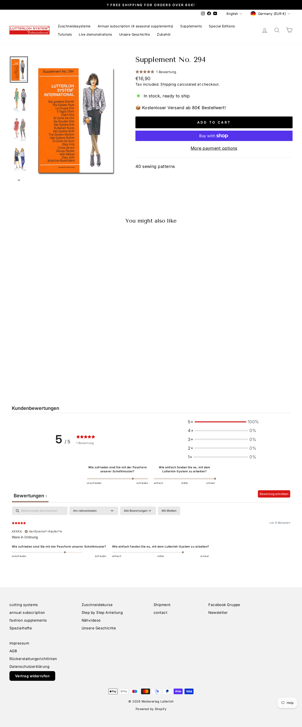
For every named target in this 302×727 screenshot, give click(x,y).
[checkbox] (169, 511)
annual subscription (27, 612)
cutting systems (23, 604)
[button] (222, 422)
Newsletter (218, 612)
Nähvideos (91, 620)
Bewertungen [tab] (30, 496)
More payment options (214, 148)
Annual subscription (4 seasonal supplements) (135, 26)
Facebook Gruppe (224, 604)
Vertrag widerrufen (32, 676)
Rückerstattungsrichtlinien (33, 658)
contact (160, 612)
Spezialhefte (20, 628)
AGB (13, 651)
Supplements (191, 26)
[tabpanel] (151, 536)
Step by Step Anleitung (102, 612)
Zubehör (164, 34)
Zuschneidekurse (97, 604)
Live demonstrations (95, 34)
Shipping (168, 84)
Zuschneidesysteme (74, 26)
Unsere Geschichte (134, 34)
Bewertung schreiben (274, 494)
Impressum (19, 643)
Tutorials (65, 34)
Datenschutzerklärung (29, 666)
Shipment (162, 604)
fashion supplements (28, 620)
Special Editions (222, 26)
